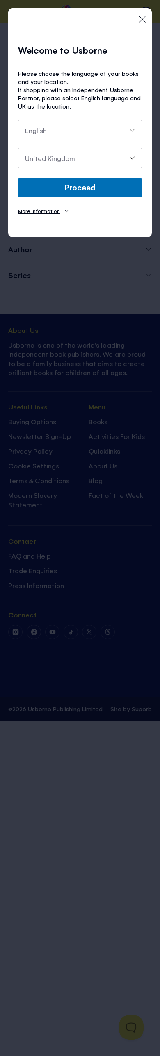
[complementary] (80, 528)
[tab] (43, 210)
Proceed (80, 187)
